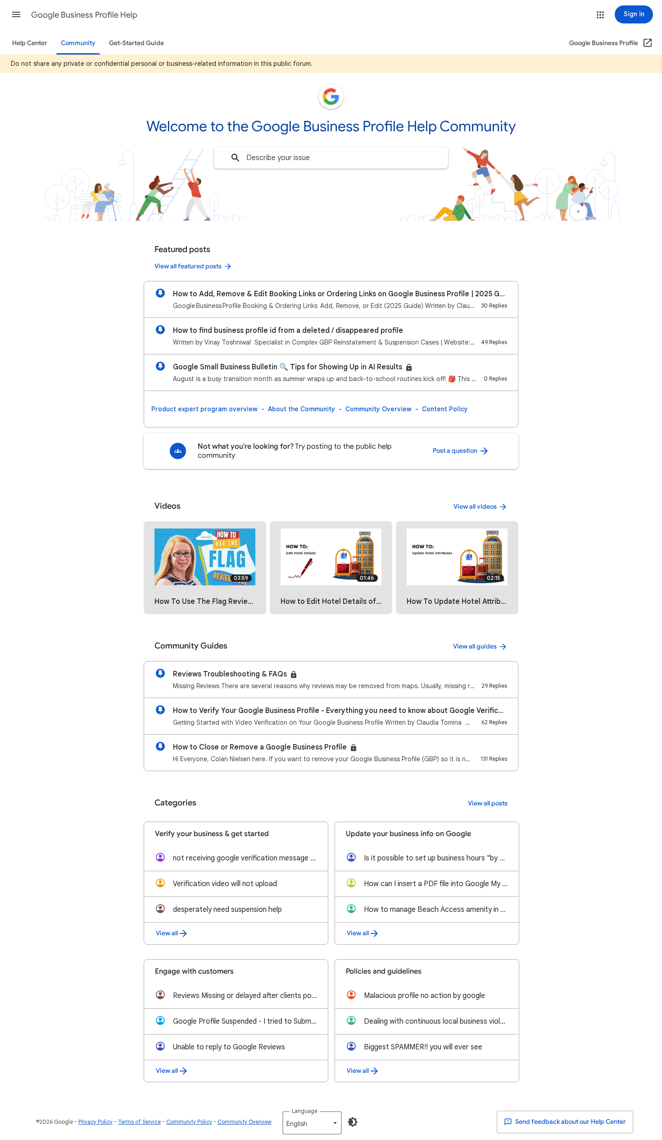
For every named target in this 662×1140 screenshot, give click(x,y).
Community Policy (189, 1121)
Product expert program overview (204, 409)
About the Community (301, 409)
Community (78, 43)
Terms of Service (139, 1121)
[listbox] (312, 1123)
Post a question (456, 451)
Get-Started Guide (136, 43)
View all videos (475, 506)
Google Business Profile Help (84, 15)
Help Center (29, 43)
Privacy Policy (95, 1121)
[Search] (235, 158)
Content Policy (445, 409)
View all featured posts (188, 266)
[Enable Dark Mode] (352, 1122)
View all (167, 933)
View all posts (488, 803)
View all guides (475, 646)
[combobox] (331, 158)
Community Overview (378, 409)
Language (304, 1111)
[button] (16, 14)
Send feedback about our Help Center (570, 1122)
